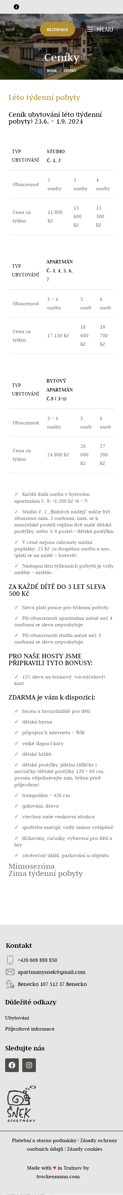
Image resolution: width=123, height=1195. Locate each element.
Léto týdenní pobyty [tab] (44, 97)
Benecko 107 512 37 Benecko (52, 984)
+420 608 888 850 (37, 960)
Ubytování (17, 1018)
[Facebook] (12, 1065)
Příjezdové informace (30, 1029)
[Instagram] (29, 1065)
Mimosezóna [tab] (32, 865)
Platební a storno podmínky (44, 1140)
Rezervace (57, 29)
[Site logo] (10, 29)
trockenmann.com (58, 1176)
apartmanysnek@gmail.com (51, 972)
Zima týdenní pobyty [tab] (46, 873)
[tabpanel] (61, 481)
